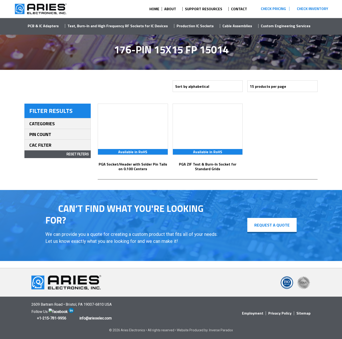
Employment (252, 313)
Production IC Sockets (195, 26)
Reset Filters (78, 154)
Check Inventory (312, 8)
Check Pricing (273, 8)
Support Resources (203, 9)
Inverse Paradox (221, 330)
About (170, 9)
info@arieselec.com (95, 318)
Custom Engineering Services (285, 26)
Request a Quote (272, 225)
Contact (239, 9)
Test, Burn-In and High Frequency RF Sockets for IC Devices (117, 26)
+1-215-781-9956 (51, 318)
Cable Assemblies (237, 26)
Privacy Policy (280, 313)
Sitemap (303, 313)
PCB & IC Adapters (43, 26)
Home (154, 9)
